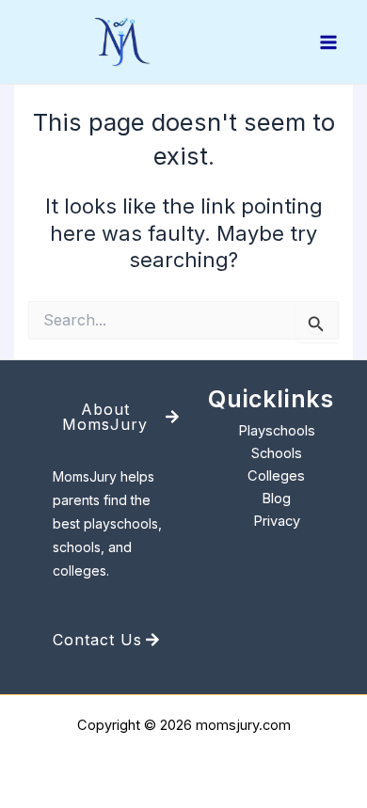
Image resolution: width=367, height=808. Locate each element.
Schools (276, 453)
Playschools (276, 430)
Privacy (276, 521)
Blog (276, 498)
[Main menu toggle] (328, 42)
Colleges (276, 475)
